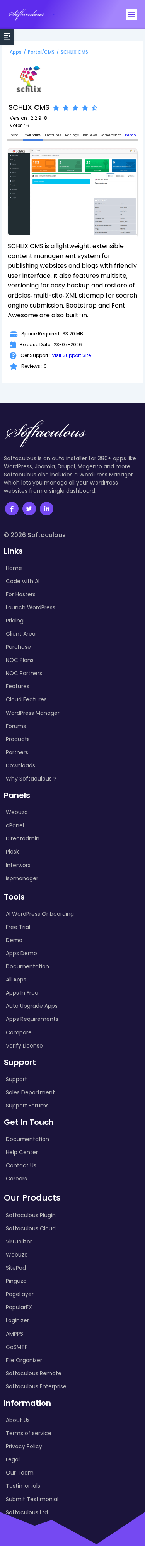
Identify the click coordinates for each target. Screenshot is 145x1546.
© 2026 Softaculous (35, 535)
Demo (130, 135)
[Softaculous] (26, 14)
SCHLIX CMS (74, 52)
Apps (16, 52)
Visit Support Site (71, 355)
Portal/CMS (41, 52)
